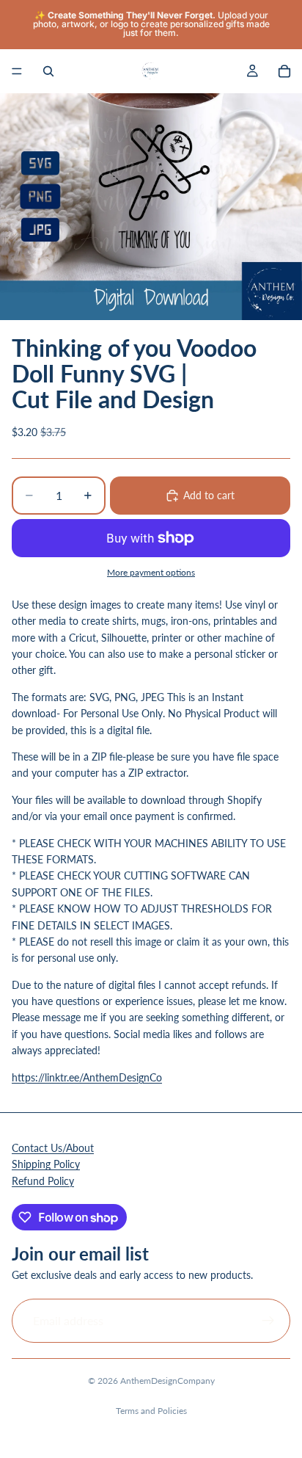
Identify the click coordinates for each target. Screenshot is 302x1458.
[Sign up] (268, 1320)
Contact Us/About (53, 1148)
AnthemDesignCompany (167, 1380)
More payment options (151, 572)
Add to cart (209, 495)
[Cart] (284, 71)
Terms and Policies (151, 1410)
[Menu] (17, 71)
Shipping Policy (46, 1164)
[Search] (48, 71)
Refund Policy (43, 1181)
